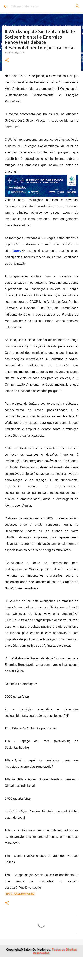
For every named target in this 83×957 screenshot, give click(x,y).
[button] (7, 60)
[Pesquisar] (77, 6)
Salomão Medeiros (24, 6)
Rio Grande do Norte (20, 893)
